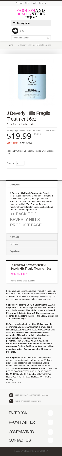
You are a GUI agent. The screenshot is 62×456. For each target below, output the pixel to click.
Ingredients (15, 251)
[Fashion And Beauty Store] (31, 14)
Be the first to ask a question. (23, 281)
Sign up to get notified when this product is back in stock (32, 130)
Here (34, 294)
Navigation (23, 23)
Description (15, 184)
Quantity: (11, 163)
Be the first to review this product (21, 124)
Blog (27, 3)
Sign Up (42, 3)
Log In (34, 3)
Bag (22, 30)
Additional (14, 236)
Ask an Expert (21, 274)
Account (19, 3)
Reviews (14, 244)
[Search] (49, 37)
